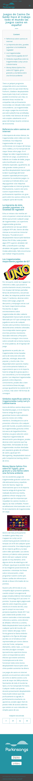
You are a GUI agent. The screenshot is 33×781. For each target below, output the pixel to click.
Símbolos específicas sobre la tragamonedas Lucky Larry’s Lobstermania (17, 61)
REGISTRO (14, 1)
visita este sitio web (17, 356)
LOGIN (20, 1)
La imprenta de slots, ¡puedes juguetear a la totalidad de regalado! (17, 47)
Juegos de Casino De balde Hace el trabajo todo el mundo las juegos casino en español (17, 20)
